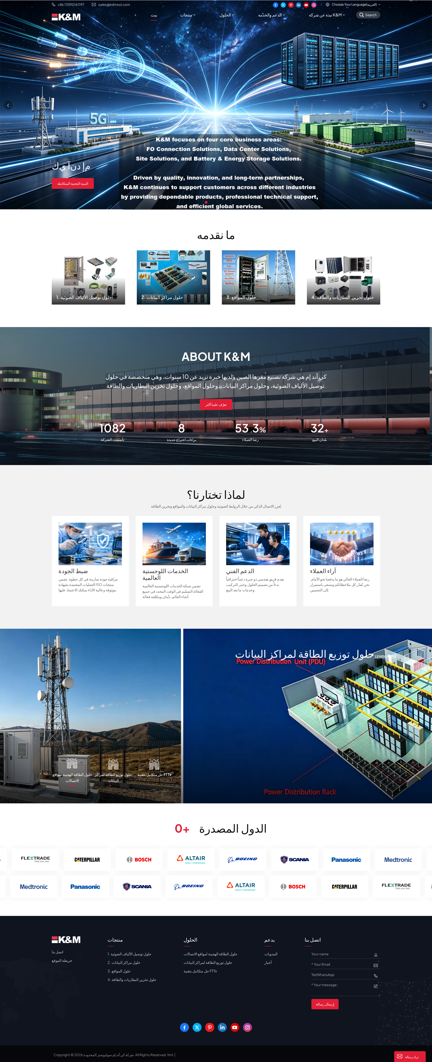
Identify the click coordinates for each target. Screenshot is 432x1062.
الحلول (225, 14)
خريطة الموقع (62, 960)
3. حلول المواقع (258, 276)
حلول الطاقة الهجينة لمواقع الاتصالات (129, 653)
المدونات (270, 953)
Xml (170, 1055)
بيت (154, 14)
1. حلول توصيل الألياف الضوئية (88, 276)
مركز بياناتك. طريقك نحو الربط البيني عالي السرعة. (93, 190)
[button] (206, 202)
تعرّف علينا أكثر (216, 404)
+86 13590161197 (71, 4)
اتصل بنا (57, 951)
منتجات (186, 14)
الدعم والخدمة (270, 14)
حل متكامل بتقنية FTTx (200, 971)
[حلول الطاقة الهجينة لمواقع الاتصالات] (215, 715)
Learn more (62, 664)
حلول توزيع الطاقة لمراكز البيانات (208, 962)
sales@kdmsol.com (114, 4)
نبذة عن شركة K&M (325, 14)
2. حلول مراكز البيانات (173, 276)
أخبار (268, 962)
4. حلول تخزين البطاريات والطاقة (344, 276)
